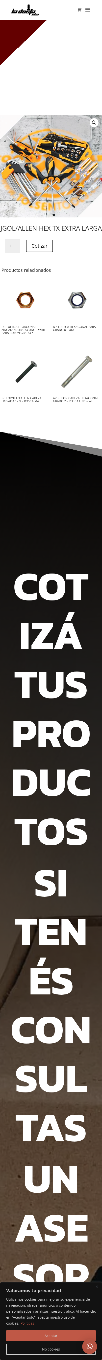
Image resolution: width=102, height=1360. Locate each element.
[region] (51, 1321)
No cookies (51, 1349)
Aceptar (51, 1335)
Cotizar (39, 245)
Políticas (27, 1323)
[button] (94, 122)
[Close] (97, 1286)
